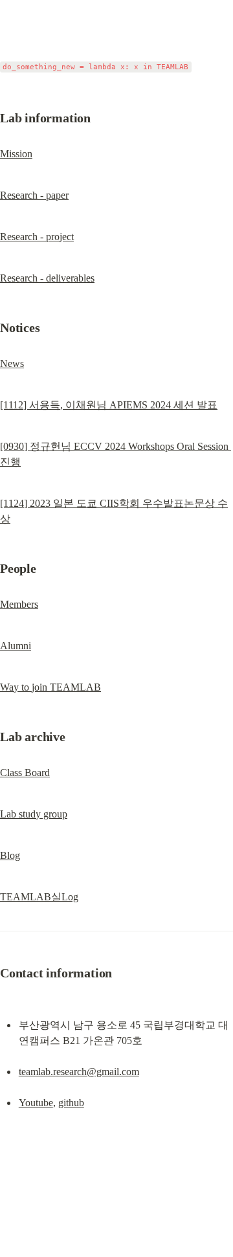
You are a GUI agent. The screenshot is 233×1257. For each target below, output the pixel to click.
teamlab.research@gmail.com (79, 1071)
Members (19, 604)
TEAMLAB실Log (39, 896)
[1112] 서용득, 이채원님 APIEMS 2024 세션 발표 (108, 404)
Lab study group (33, 813)
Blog (10, 855)
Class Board (25, 772)
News (12, 363)
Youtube (36, 1102)
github (71, 1102)
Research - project (37, 236)
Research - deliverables (47, 278)
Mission (16, 153)
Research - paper (34, 195)
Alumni (15, 645)
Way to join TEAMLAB (50, 687)
